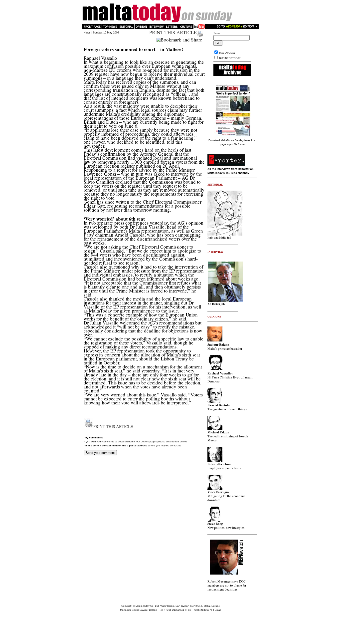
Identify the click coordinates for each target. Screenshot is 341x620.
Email (218, 610)
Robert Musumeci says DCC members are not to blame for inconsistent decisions (226, 585)
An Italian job (216, 304)
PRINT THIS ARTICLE (173, 32)
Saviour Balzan (148, 610)
